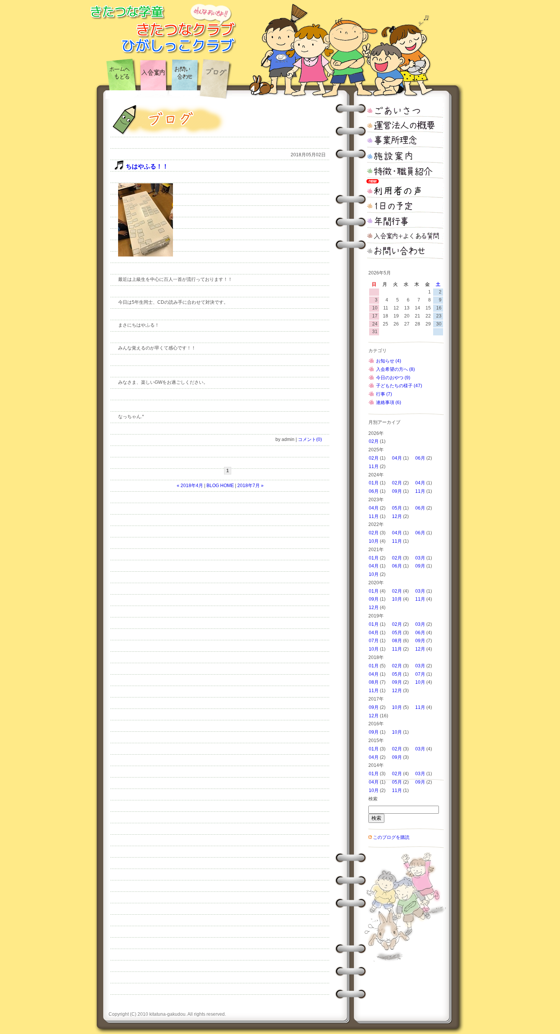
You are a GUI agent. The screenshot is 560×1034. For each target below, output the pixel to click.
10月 (374, 541)
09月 (397, 491)
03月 (420, 558)
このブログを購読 (391, 837)
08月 (397, 640)
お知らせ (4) (388, 361)
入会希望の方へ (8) (395, 369)
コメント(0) (310, 439)
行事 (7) (384, 394)
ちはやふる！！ (147, 166)
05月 (397, 508)
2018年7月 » (250, 485)
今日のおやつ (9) (393, 377)
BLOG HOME (220, 485)
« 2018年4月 (190, 485)
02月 (374, 441)
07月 (374, 640)
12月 (397, 516)
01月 (374, 483)
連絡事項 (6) (388, 402)
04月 (397, 458)
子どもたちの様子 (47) (399, 385)
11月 (374, 466)
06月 (420, 458)
